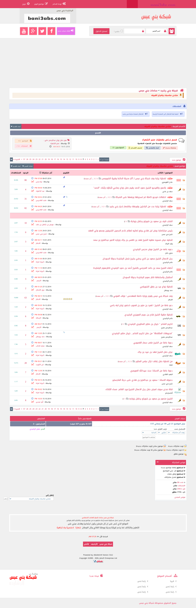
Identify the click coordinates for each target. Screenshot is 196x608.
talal (171, 365)
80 (25, 180)
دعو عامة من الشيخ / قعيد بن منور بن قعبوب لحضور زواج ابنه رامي (141, 305)
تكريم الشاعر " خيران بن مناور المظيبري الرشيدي (150, 324)
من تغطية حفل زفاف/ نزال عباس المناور (154, 361)
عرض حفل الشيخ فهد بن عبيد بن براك (155, 352)
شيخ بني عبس (167, 234)
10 (76, 159)
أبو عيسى (39, 402)
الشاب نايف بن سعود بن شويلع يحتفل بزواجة (152, 221)
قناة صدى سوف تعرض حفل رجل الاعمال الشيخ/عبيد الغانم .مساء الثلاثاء (139, 389)
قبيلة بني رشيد (169, 90)
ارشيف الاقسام (136, 147)
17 (55, 159)
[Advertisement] (98, 66)
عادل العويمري (167, 182)
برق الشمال (40, 290)
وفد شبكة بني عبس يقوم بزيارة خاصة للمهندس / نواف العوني (143, 296)
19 (49, 159)
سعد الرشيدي (167, 200)
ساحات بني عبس (148, 90)
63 (25, 298)
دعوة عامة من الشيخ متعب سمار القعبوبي (153, 343)
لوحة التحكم (57, 4)
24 (33, 159)
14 (64, 159)
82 (25, 208)
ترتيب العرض (162, 429)
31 (25, 199)
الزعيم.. (38, 280)
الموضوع (169, 172)
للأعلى (86, 544)
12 (70, 159)
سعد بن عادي (167, 191)
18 (52, 159)
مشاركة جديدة (170, 147)
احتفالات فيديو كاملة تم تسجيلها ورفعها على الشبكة (140, 197)
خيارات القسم (28, 166)
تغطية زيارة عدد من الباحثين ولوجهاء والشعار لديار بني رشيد (137, 206)
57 (24, 159)
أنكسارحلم (169, 393)
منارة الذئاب (40, 346)
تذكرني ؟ (116, 31)
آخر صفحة (87, 178)
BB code (180, 482)
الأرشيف (94, 544)
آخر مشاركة (47, 172)
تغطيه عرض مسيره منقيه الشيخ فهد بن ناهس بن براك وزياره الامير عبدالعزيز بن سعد (133, 240)
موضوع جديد (177, 160)
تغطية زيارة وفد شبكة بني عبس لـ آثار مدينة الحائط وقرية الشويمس (134, 178)
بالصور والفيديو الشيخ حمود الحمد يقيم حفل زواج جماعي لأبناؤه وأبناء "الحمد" (129, 188)
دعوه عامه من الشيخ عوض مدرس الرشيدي (153, 249)
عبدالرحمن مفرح (167, 327)
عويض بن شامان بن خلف (45, 224)
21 (42, 159)
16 (58, 159)
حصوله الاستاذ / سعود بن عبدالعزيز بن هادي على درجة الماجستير (142, 380)
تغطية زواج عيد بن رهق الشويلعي (156, 287)
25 (30, 159)
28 (25, 363)
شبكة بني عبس (106, 544)
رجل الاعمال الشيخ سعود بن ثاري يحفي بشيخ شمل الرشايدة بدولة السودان (138, 259)
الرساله (38, 318)
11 (73, 159)
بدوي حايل (169, 253)
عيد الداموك (40, 191)
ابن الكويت (39, 364)
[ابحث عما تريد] (132, 4)
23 (36, 159)
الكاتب (160, 172)
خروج (24, 4)
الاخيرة (16, 159)
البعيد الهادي (168, 374)
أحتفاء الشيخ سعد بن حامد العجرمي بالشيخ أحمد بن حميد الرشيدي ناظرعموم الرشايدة (133, 268)
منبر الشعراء (54, 143)
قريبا (172, 581)
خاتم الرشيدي (168, 262)
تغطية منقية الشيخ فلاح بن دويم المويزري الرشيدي (148, 315)
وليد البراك (169, 243)
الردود (25, 172)
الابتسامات (181, 485)
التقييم (66, 172)
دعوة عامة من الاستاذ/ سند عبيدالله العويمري (151, 371)
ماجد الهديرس (41, 200)
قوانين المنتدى (179, 497)
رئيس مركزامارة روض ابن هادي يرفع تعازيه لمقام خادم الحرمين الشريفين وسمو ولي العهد (130, 231)
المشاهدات (16, 172)
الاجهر (38, 243)
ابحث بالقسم (17, 126)
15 (61, 159)
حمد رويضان (168, 290)
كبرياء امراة (40, 262)
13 (67, 159)
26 (27, 159)
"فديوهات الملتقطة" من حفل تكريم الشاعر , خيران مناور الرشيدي (142, 333)
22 (39, 159)
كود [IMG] (181, 488)
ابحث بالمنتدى (154, 147)
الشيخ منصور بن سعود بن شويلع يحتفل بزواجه (151, 399)
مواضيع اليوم (39, 4)
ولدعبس (39, 181)
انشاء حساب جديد (64, 31)
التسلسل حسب (179, 429)
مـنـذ (155, 429)
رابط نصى (141, 581)
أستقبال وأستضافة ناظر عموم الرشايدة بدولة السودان (148, 277)
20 (46, 159)
